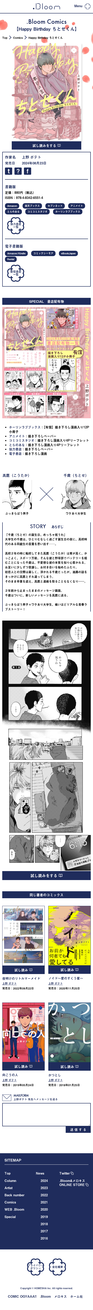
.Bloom (45, 1296)
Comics (18, 38)
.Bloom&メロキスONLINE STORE (72, 1182)
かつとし (54, 1075)
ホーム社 (76, 1296)
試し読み (21, 969)
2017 (44, 1231)
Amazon (12, 206)
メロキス (60, 1296)
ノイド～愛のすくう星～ (65, 978)
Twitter (64, 1173)
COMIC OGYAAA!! (22, 1296)
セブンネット (55, 206)
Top (4, 38)
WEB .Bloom (14, 1209)
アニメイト (76, 206)
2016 (44, 1238)
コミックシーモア (43, 253)
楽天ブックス (32, 206)
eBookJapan (68, 253)
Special (10, 1216)
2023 (44, 1188)
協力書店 (15, 449)
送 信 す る (78, 1129)
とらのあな (13, 212)
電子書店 (15, 453)
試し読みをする (45, 145)
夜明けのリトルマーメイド (21, 978)
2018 (44, 1224)
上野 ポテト (31, 157)
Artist (8, 1188)
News (40, 1173)
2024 (44, 1180)
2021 (44, 1202)
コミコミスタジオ (37, 212)
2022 (44, 1195)
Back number (14, 1195)
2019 (44, 1216)
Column (10, 1180)
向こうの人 (10, 1074)
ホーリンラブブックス (67, 212)
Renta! (10, 259)
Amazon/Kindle (16, 253)
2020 (44, 1209)
